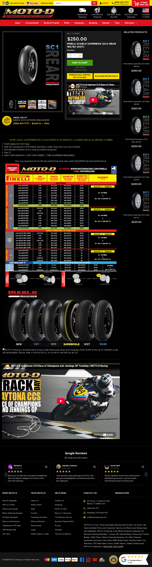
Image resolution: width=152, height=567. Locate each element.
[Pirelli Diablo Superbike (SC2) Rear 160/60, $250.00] (136, 125)
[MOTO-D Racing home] (29, 13)
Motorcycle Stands (10, 509)
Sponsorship (36, 525)
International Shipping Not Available (79, 76)
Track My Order (47, 3)
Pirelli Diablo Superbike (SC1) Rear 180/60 (136, 103)
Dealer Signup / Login (40, 534)
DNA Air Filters (8, 505)
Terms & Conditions (63, 534)
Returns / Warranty (63, 513)
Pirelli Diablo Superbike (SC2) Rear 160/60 (136, 140)
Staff (33, 509)
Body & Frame (51, 23)
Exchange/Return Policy (106, 76)
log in (105, 3)
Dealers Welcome (113, 546)
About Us (35, 501)
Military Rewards (38, 521)
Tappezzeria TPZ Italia (11, 525)
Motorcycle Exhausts (11, 521)
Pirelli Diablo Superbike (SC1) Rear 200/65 (136, 178)
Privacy (58, 525)
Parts (66, 23)
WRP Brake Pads (9, 530)
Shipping (58, 505)
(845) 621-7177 (121, 3)
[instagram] (88, 560)
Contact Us (59, 501)
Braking (93, 23)
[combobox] (75, 3)
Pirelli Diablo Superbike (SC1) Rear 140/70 (136, 216)
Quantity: (71, 50)
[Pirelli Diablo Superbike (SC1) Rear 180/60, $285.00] (136, 88)
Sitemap (58, 530)
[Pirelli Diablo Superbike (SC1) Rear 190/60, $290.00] (136, 50)
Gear (17, 23)
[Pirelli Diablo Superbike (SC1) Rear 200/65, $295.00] (136, 163)
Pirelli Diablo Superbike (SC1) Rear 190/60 (136, 65)
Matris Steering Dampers (12, 513)
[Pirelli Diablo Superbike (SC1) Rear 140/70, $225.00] (136, 201)
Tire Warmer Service (63, 517)
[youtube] (95, 560)
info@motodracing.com (97, 517)
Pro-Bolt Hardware (10, 517)
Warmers (129, 23)
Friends (34, 513)
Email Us (36, 123)
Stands (105, 23)
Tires (117, 23)
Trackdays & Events (39, 517)
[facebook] (82, 560)
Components (32, 23)
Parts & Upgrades (9, 501)
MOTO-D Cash (61, 509)
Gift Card (6, 534)
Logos (33, 530)
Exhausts (79, 23)
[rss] (102, 560)
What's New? (36, 505)
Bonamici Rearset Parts (64, 521)
